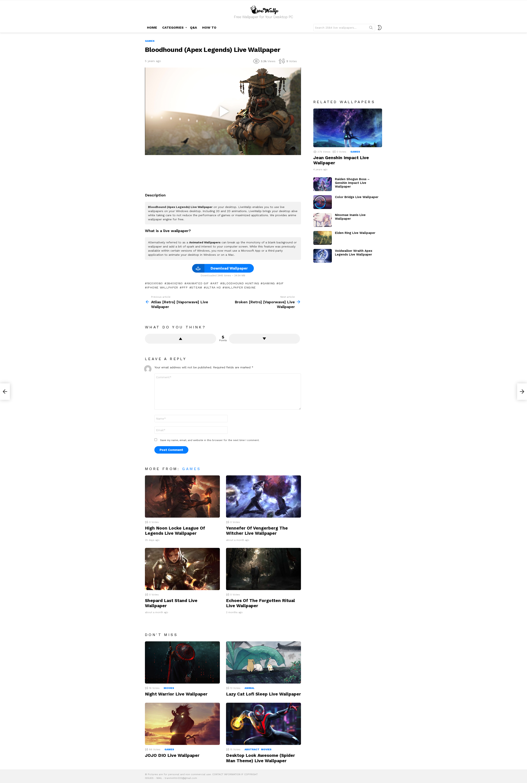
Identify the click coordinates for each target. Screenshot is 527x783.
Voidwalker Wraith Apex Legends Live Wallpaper (353, 252)
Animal (250, 688)
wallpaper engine (240, 287)
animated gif (198, 283)
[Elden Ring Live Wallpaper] (322, 238)
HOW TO (209, 27)
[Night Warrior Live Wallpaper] (182, 662)
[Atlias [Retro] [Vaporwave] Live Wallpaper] (5, 391)
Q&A (193, 27)
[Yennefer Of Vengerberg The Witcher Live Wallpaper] (263, 496)
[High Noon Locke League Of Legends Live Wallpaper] (182, 496)
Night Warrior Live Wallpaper (176, 694)
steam (196, 287)
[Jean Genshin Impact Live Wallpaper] (347, 128)
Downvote (264, 339)
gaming (269, 283)
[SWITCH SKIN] (379, 27)
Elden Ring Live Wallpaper (355, 233)
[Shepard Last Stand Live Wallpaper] (182, 569)
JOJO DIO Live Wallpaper (172, 755)
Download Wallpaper (229, 268)
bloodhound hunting (240, 283)
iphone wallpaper (162, 287)
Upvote (180, 339)
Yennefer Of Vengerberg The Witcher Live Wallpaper (257, 530)
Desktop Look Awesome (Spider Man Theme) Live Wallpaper (260, 758)
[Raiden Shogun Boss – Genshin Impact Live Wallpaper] (322, 184)
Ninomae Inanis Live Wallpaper (350, 217)
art (215, 283)
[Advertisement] (223, 172)
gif (281, 283)
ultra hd (213, 287)
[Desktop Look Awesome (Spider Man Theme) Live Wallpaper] (263, 724)
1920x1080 (155, 283)
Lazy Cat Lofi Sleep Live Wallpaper (263, 694)
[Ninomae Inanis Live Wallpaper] (322, 220)
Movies (169, 688)
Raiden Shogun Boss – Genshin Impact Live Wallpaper (352, 182)
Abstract (252, 749)
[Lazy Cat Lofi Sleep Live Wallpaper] (263, 662)
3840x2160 (175, 283)
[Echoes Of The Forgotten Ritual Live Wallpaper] (263, 569)
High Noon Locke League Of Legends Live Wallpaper (175, 530)
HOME (152, 27)
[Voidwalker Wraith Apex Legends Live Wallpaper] (322, 256)
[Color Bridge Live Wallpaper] (322, 202)
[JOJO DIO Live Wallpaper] (182, 724)
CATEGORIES (173, 27)
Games (191, 469)
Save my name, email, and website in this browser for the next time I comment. (209, 440)
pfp (185, 287)
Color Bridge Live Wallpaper (356, 197)
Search (371, 28)
